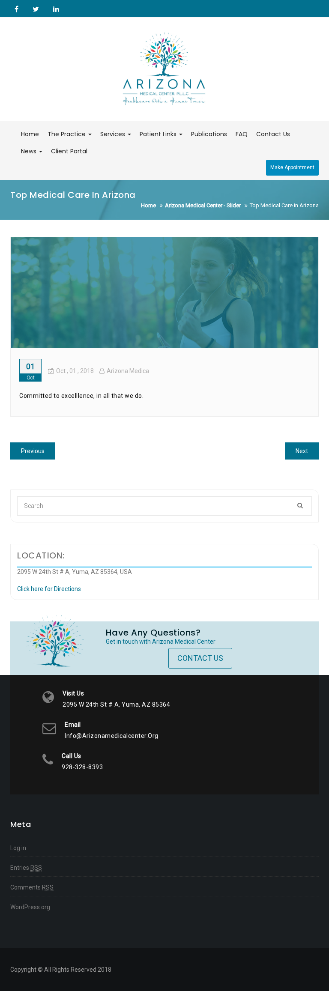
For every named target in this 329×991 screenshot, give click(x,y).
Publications (209, 134)
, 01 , (75, 370)
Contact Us (273, 134)
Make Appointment (292, 167)
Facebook (16, 9)
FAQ (242, 134)
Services (113, 134)
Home (30, 134)
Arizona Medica (128, 370)
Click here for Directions (49, 588)
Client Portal (69, 151)
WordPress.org (30, 907)
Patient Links (159, 134)
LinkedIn (55, 9)
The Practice (67, 134)
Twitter (35, 9)
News (29, 151)
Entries (26, 867)
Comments (32, 887)
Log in (18, 848)
